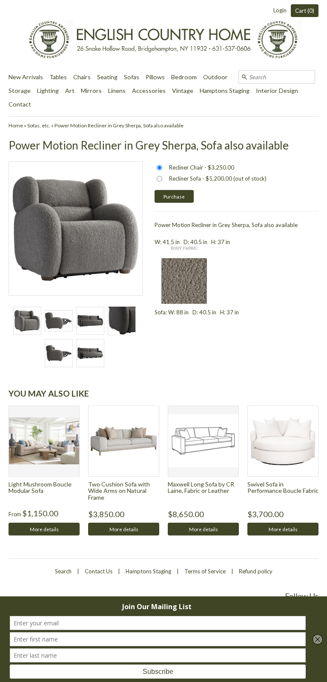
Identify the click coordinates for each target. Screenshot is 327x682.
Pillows (155, 77)
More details (44, 529)
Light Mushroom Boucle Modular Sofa (40, 487)
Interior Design (277, 90)
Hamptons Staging (225, 90)
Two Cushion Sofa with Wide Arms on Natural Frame (119, 491)
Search (63, 571)
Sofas (131, 77)
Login (280, 10)
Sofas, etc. (38, 125)
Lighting (48, 90)
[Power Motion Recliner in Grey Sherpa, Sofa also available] (26, 321)
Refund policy (255, 571)
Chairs (82, 77)
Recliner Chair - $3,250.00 (201, 167)
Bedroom (184, 77)
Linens (117, 90)
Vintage (182, 90)
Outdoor (215, 77)
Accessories (149, 90)
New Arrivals (26, 77)
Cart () (304, 10)
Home (16, 125)
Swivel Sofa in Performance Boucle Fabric (282, 487)
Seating (107, 77)
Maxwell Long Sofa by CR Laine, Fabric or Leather (201, 487)
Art (70, 90)
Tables (58, 77)
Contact (20, 104)
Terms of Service (205, 571)
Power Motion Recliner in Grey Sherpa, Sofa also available (119, 125)
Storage (20, 90)
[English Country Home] (163, 35)
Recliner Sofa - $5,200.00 (218, 178)
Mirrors (91, 90)
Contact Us (98, 571)
